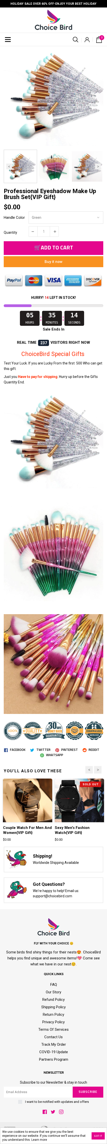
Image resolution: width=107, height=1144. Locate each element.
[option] (53, 96)
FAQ (53, 984)
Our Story (53, 992)
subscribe (88, 1092)
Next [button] (98, 166)
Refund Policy (53, 999)
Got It (98, 1136)
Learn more (39, 1140)
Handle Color (14, 217)
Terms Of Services (53, 1029)
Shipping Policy (53, 1007)
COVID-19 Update (53, 1052)
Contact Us (53, 1037)
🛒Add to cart (53, 248)
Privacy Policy (53, 1022)
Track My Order (53, 1044)
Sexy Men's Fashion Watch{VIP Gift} (72, 830)
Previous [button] (9, 166)
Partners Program (53, 1059)
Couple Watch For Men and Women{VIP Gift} (27, 830)
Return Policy (53, 1014)
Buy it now (53, 261)
